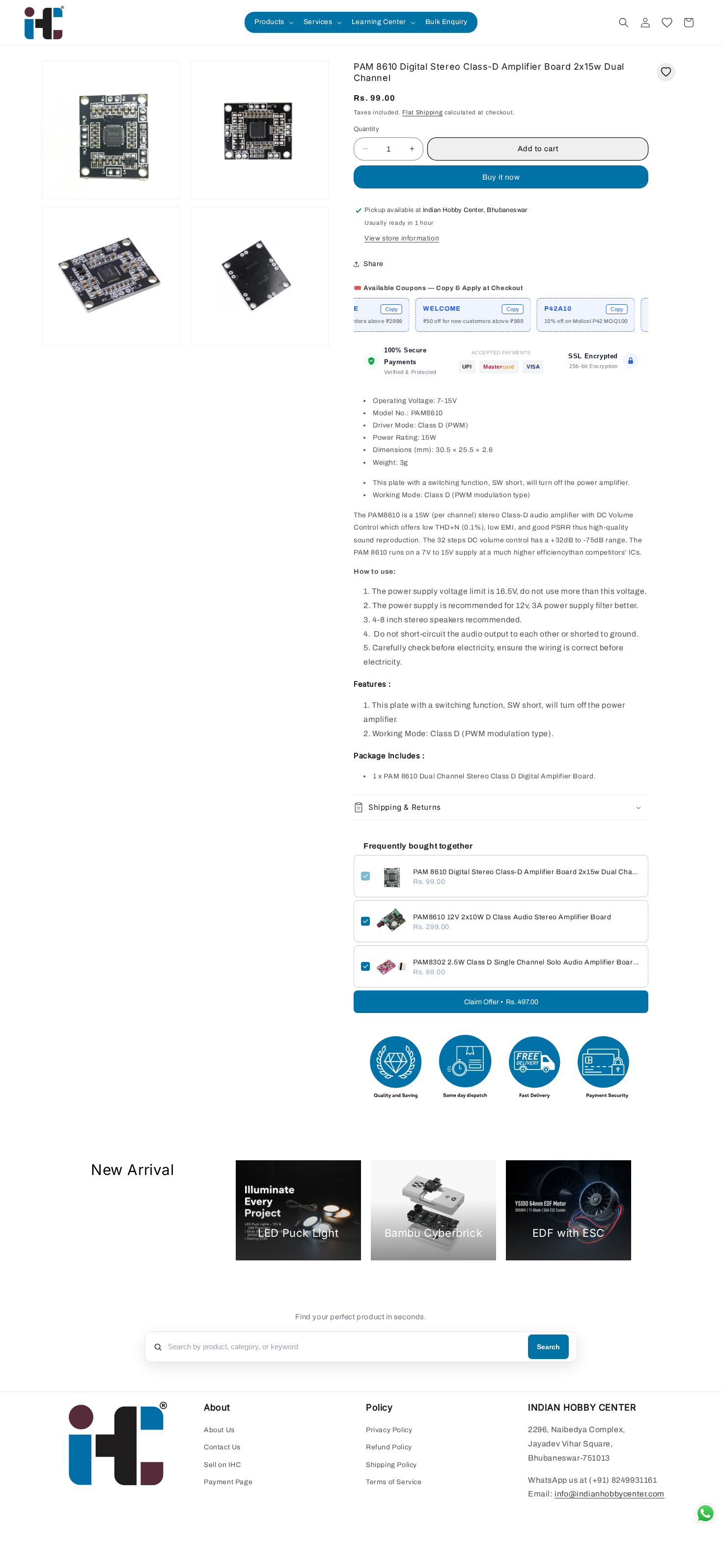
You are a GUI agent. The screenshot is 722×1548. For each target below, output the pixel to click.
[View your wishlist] (667, 22)
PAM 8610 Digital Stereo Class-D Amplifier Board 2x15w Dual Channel (527, 872)
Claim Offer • (501, 1002)
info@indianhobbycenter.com (610, 1494)
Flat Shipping (422, 112)
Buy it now (501, 177)
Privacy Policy (389, 1430)
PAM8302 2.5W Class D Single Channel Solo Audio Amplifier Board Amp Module (527, 962)
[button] (273, 22)
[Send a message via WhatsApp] (705, 1513)
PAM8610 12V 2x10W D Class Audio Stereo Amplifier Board (512, 917)
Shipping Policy (391, 1464)
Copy (361, 309)
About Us (219, 1430)
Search (548, 1347)
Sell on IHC (222, 1464)
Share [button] (373, 263)
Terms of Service (394, 1482)
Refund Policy (389, 1447)
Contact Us (222, 1447)
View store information (401, 238)
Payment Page (228, 1482)
